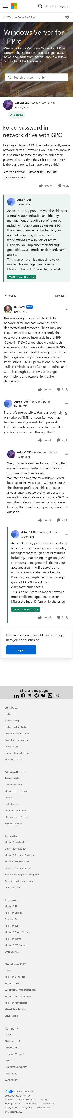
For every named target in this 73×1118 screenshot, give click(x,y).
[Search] (40, 6)
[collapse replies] (36, 304)
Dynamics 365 (12, 919)
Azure (8, 970)
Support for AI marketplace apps (20, 989)
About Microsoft (13, 1040)
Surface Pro (10, 713)
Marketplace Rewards (15, 1009)
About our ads (43, 1107)
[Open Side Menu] (5, 6)
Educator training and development (22, 874)
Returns (9, 797)
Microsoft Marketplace (16, 1002)
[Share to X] (30, 695)
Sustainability (11, 1079)
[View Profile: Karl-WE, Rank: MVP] (8, 309)
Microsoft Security (14, 912)
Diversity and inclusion (16, 1066)
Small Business (12, 951)
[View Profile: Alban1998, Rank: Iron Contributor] (8, 404)
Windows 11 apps (13, 759)
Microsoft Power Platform (17, 932)
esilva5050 (22, 103)
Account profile (12, 778)
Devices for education (15, 848)
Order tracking (12, 803)
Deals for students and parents (20, 881)
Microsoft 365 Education (17, 861)
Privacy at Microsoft (14, 1053)
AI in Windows (12, 746)
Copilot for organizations (17, 733)
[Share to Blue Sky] (43, 695)
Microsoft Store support (16, 791)
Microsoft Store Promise (17, 816)
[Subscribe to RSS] (50, 695)
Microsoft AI (11, 906)
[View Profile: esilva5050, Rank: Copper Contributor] (8, 105)
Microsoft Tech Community (18, 996)
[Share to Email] (57, 695)
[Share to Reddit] (36, 695)
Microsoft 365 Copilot (15, 945)
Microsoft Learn (12, 983)
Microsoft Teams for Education (19, 855)
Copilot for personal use (16, 739)
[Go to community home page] (14, 6)
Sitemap (9, 1099)
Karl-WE (19, 307)
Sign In (63, 6)
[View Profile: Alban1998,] (11, 202)
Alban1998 (24, 200)
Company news (12, 1047)
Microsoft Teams (13, 938)
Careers (9, 1034)
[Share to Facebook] (23, 695)
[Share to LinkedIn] (16, 695)
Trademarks (48, 1103)
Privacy (43, 1099)
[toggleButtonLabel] (67, 17)
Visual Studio (11, 1015)
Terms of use (32, 1103)
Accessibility (11, 1073)
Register (51, 6)
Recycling (27, 1107)
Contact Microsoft (26, 1099)
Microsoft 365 (11, 925)
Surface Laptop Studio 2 (16, 726)
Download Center (13, 784)
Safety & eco (11, 1107)
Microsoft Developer (15, 976)
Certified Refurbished (15, 810)
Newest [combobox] (61, 296)
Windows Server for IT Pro (21, 17)
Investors (9, 1060)
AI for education (12, 887)
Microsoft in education (16, 842)
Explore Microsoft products (18, 752)
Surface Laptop (12, 720)
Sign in (21, 650)
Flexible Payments (14, 823)
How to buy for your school (18, 868)
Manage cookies (13, 1103)
